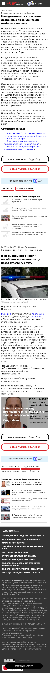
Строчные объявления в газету (19, 556)
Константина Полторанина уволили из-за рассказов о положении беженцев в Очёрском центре (25, 136)
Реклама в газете (33, 539)
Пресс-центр (37, 535)
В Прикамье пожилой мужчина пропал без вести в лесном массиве (29, 500)
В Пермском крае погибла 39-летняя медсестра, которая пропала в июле (27, 516)
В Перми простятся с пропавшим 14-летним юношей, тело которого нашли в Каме (28, 493)
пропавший (38, 314)
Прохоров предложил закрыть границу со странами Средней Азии (29, 209)
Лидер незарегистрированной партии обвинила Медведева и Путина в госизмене (27, 226)
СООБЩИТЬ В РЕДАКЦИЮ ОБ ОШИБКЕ (21, 573)
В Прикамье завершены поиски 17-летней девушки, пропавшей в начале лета (28, 508)
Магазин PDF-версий (13, 543)
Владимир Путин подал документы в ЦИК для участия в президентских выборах (29, 233)
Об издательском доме (15, 535)
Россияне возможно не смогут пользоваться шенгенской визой (21, 142)
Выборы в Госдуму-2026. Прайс (19, 559)
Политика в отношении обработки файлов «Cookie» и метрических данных (22, 636)
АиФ (26, 302)
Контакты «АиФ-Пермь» (15, 552)
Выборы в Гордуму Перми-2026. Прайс (22, 569)
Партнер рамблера (24, 660)
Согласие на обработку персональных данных (24, 628)
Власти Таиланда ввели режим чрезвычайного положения (22, 148)
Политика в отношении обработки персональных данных (18, 631)
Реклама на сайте (12, 539)
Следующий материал (24, 666)
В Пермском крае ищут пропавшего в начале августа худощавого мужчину (23, 412)
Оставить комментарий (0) (25, 169)
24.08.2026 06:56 (8, 247)
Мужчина (6, 314)
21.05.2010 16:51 (7, 10)
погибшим (36, 316)
